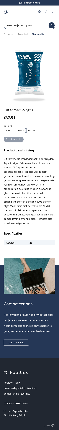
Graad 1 (9, 130)
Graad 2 (20, 130)
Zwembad (23, 34)
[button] (29, 74)
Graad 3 (31, 130)
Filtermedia (38, 34)
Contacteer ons (16, 342)
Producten (9, 34)
